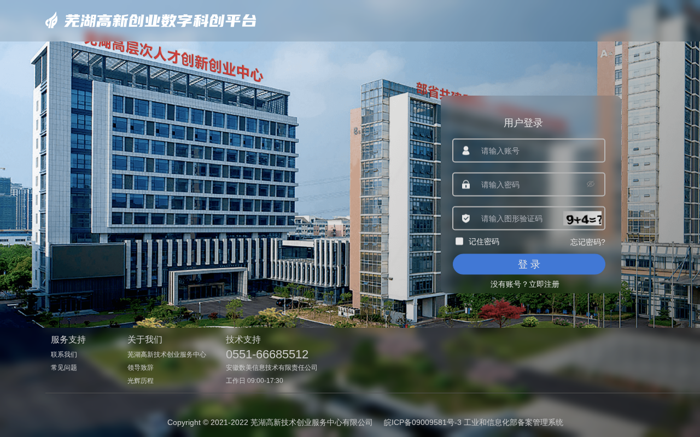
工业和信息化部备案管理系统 (513, 422)
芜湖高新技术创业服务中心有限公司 (311, 422)
